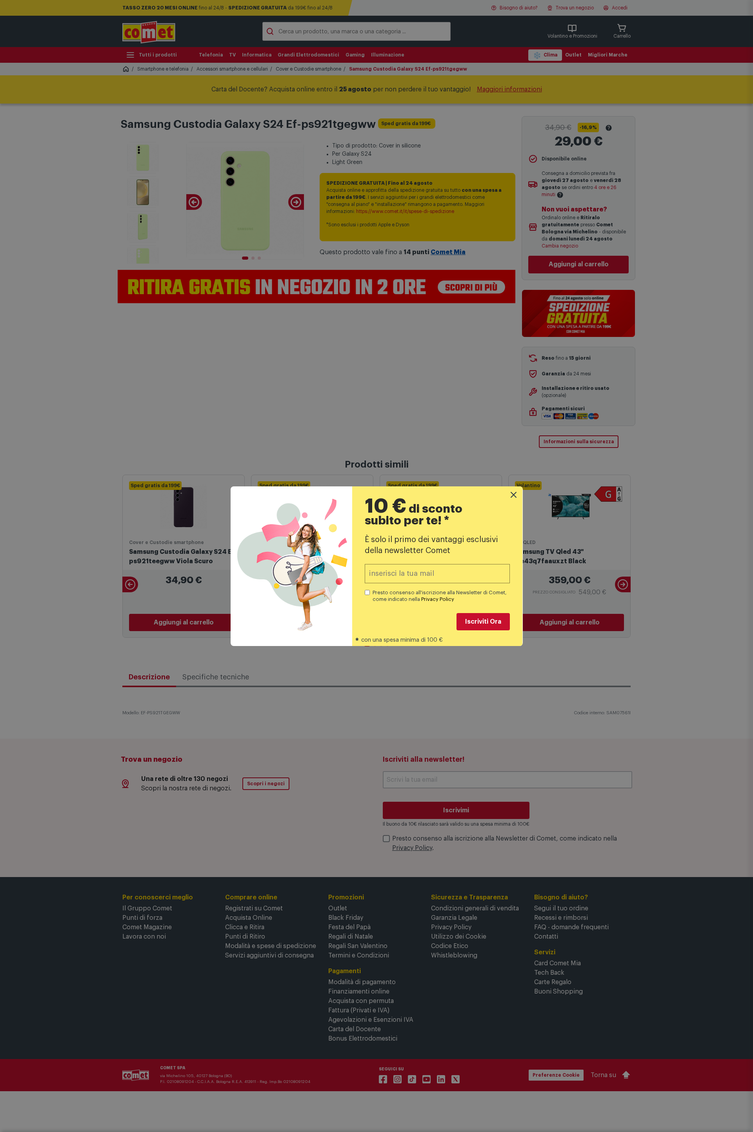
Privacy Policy (437, 599)
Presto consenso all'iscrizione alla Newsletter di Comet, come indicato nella (440, 596)
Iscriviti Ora (483, 622)
